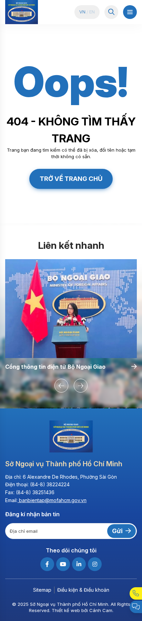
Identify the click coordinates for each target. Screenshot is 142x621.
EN (92, 11)
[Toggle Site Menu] (130, 12)
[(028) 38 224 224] (136, 593)
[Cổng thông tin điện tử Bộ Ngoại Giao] (71, 308)
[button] (61, 386)
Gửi (117, 531)
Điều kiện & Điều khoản (83, 590)
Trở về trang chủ (71, 178)
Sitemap (42, 590)
